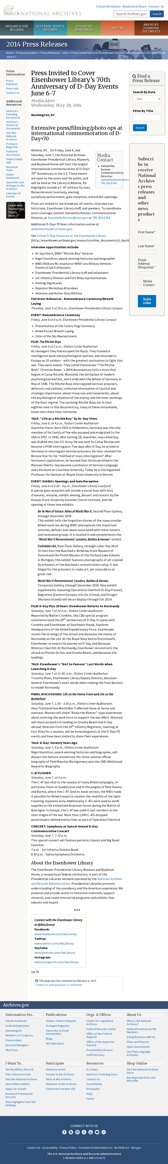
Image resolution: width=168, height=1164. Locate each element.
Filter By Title (143, 111)
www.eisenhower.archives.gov (51, 229)
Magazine (12, 145)
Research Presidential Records (19, 1095)
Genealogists (14, 1030)
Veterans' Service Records (50, 28)
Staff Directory (95, 1055)
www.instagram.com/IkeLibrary (56, 962)
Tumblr (84, 1132)
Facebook (64, 1132)
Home (9, 53)
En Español (93, 1089)
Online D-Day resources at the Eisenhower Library (71, 236)
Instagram (77, 1132)
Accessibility (50, 1147)
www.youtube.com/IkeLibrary (54, 952)
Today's (61, 1021)
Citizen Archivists (108, 6)
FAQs (89, 1094)
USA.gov (136, 1147)
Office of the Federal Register (99, 1035)
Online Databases (12, 176)
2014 (65, 53)
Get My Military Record (19, 1069)
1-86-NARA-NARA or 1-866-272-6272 (84, 1158)
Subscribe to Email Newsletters (57, 1032)
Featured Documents (13, 153)
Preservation (14, 1040)
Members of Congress (19, 1035)
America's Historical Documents (13, 125)
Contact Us (156, 6)
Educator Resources (84, 28)
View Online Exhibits (18, 1084)
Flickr (103, 1132)
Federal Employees (17, 1026)
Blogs (49, 1038)
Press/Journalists (27, 53)
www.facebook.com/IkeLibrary (55, 934)
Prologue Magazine (57, 1026)
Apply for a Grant (16, 1089)
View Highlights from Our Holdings (21, 1103)
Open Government (138, 1047)
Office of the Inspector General (100, 1043)
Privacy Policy (68, 1147)
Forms (90, 1098)
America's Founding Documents (151, 28)
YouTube (90, 1132)
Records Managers (17, 1045)
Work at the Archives (58, 1079)
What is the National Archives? (139, 1022)
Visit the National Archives (11, 136)
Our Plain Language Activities (138, 1053)
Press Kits (12, 88)
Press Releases (50, 53)
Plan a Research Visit (18, 1074)
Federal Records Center (101, 1029)
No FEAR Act (121, 1147)
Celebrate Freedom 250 (60, 1089)
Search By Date (144, 92)
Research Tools (12, 168)
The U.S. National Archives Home (42, 10)
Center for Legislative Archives (99, 1022)
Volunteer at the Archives (61, 1084)
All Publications (55, 1043)
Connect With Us (84, 1126)
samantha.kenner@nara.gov (118, 179)
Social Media (94, 1084)
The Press (12, 1050)
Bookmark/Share (134, 6)
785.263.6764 (109, 183)
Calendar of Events (13, 194)
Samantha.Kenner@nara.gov (68, 218)
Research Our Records (17, 28)
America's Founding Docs (101, 1074)
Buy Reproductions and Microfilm (141, 1079)
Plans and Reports (138, 1042)
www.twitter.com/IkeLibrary (54, 943)
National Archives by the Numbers (142, 1030)
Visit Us (118, 28)
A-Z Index (92, 1069)
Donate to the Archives (60, 1074)
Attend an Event (55, 1069)
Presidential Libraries (99, 1050)
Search (157, 14)
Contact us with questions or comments (58, 985)
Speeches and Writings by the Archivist (15, 185)
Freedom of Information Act (95, 1147)
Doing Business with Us (141, 1037)
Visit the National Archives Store (143, 1071)
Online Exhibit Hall (14, 160)
